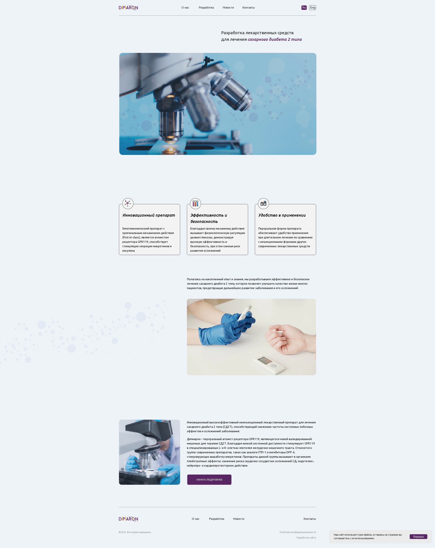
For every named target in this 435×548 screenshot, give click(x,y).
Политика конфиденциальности (298, 532)
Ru (304, 7)
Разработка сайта (306, 537)
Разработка (206, 7)
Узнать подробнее (209, 479)
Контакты (248, 7)
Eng (312, 7)
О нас (185, 7)
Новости (228, 7)
